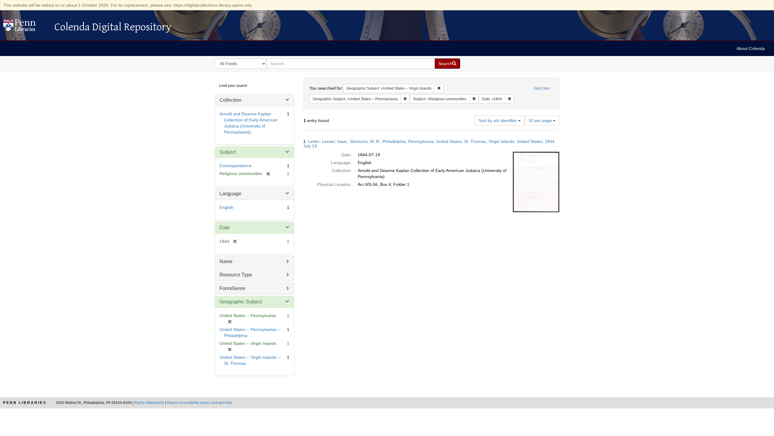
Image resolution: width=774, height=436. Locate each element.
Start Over (542, 88)
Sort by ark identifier (498, 120)
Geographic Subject (241, 301)
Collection (230, 100)
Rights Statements (149, 403)
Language (230, 193)
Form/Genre (232, 288)
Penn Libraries (25, 403)
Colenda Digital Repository (25, 27)
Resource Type (236, 274)
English (226, 207)
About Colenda (751, 48)
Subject (228, 152)
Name (226, 261)
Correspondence (236, 165)
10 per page (540, 120)
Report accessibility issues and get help (199, 403)
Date (225, 227)
